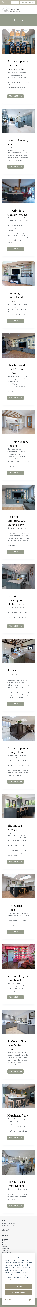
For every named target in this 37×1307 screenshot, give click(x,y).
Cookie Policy (9, 1280)
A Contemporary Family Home (17, 750)
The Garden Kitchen (14, 827)
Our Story (5, 1248)
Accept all (18, 1286)
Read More (16, 97)
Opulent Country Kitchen (17, 142)
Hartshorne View (18, 1115)
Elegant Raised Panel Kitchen (16, 1184)
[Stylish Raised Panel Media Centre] (18, 345)
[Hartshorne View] (18, 1096)
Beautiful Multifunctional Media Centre (17, 521)
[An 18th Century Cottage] (18, 422)
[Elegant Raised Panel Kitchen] (18, 1162)
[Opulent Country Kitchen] (18, 121)
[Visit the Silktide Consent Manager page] (29, 1299)
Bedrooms (5, 1241)
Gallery (4, 1246)
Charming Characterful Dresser (15, 297)
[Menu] (34, 9)
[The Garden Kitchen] (18, 806)
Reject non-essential (18, 1293)
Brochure (15, 2)
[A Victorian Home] (18, 886)
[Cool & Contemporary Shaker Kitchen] (18, 576)
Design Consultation (27, 2)
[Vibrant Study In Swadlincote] (18, 956)
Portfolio (5, 1245)
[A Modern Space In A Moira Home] (18, 1022)
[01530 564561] (3, 2)
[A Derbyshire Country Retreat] (18, 191)
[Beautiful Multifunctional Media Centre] (18, 497)
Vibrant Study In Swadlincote (17, 978)
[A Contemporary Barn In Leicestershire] (18, 41)
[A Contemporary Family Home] (18, 728)
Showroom (5, 1250)
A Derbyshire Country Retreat (17, 212)
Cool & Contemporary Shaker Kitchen (16, 600)
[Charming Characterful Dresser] (18, 273)
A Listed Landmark (13, 672)
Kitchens (5, 1239)
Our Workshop (7, 1252)
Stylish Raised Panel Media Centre (16, 369)
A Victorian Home (14, 907)
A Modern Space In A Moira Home (17, 1045)
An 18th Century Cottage (17, 443)
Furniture (5, 1243)
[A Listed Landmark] (18, 651)
